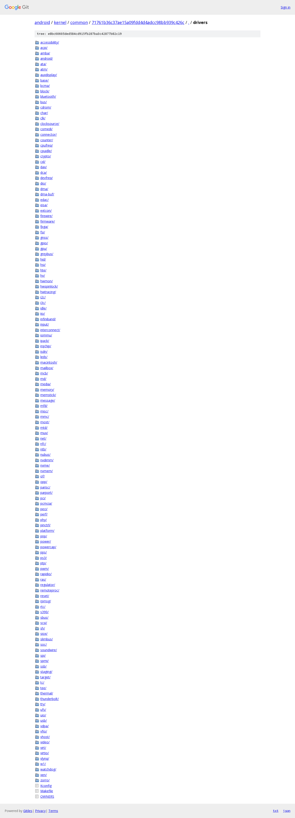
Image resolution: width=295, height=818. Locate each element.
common (79, 22)
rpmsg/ (45, 601)
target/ (45, 677)
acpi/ (43, 47)
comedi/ (46, 129)
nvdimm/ (46, 460)
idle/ (43, 308)
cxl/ (42, 161)
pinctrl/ (45, 525)
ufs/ (43, 709)
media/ (45, 384)
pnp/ (43, 536)
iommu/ (46, 335)
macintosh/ (48, 362)
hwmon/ (46, 281)
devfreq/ (46, 178)
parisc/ (45, 487)
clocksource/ (49, 123)
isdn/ (43, 351)
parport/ (46, 492)
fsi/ (42, 232)
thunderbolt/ (49, 699)
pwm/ (44, 568)
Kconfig (46, 785)
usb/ (43, 720)
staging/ (46, 671)
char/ (44, 113)
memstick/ (48, 395)
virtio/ (44, 753)
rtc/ (42, 606)
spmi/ (44, 661)
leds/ (43, 357)
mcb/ (44, 373)
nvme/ (45, 465)
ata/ (43, 64)
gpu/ (43, 248)
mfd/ (43, 405)
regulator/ (47, 585)
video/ (45, 742)
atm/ (43, 69)
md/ (43, 379)
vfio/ (43, 731)
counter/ (46, 140)
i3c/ (43, 302)
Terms (53, 811)
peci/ (43, 509)
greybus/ (46, 254)
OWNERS (47, 796)
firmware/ (47, 221)
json (286, 811)
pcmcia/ (46, 503)
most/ (44, 422)
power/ (45, 541)
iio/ (42, 313)
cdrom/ (45, 107)
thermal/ (46, 693)
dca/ (43, 172)
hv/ (42, 275)
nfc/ (43, 443)
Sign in (285, 7)
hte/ (43, 270)
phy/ (43, 520)
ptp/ (43, 563)
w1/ (43, 764)
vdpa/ (44, 726)
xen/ (43, 775)
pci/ (43, 498)
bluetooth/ (48, 96)
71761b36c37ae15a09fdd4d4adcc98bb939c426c (138, 22)
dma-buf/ (47, 194)
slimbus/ (46, 639)
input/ (44, 324)
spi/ (43, 655)
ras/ (43, 579)
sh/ (42, 628)
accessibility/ (49, 42)
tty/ (42, 704)
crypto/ (45, 156)
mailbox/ (46, 368)
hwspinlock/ (49, 286)
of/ (42, 476)
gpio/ (44, 243)
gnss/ (44, 237)
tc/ (42, 682)
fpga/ (44, 226)
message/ (47, 400)
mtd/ (43, 427)
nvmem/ (46, 471)
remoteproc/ (49, 590)
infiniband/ (48, 319)
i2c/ (43, 297)
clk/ (42, 118)
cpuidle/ (46, 151)
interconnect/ (50, 330)
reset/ (44, 596)
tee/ (43, 688)
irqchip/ (45, 346)
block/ (44, 91)
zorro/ (45, 780)
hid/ (43, 259)
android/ (46, 58)
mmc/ (44, 416)
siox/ (43, 633)
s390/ (44, 612)
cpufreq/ (46, 145)
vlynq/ (44, 758)
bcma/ (45, 85)
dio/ (43, 183)
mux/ (44, 433)
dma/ (44, 189)
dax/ (43, 167)
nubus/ (45, 454)
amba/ (45, 53)
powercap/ (48, 547)
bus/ (43, 102)
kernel (60, 22)
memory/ (47, 389)
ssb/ (43, 666)
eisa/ (43, 205)
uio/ (43, 715)
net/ (43, 438)
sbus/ (44, 617)
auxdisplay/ (48, 75)
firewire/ (46, 216)
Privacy (40, 811)
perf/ (43, 514)
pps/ (43, 552)
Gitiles (27, 811)
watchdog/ (48, 769)
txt (275, 811)
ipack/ (44, 340)
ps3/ (43, 558)
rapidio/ (46, 574)
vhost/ (45, 737)
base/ (44, 80)
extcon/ (46, 210)
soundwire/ (48, 650)
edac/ (44, 199)
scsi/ (43, 623)
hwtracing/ (48, 292)
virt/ (43, 747)
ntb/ (43, 449)
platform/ (47, 530)
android (42, 22)
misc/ (44, 411)
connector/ (48, 134)
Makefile (46, 791)
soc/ (43, 644)
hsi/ (43, 264)
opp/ (43, 482)
